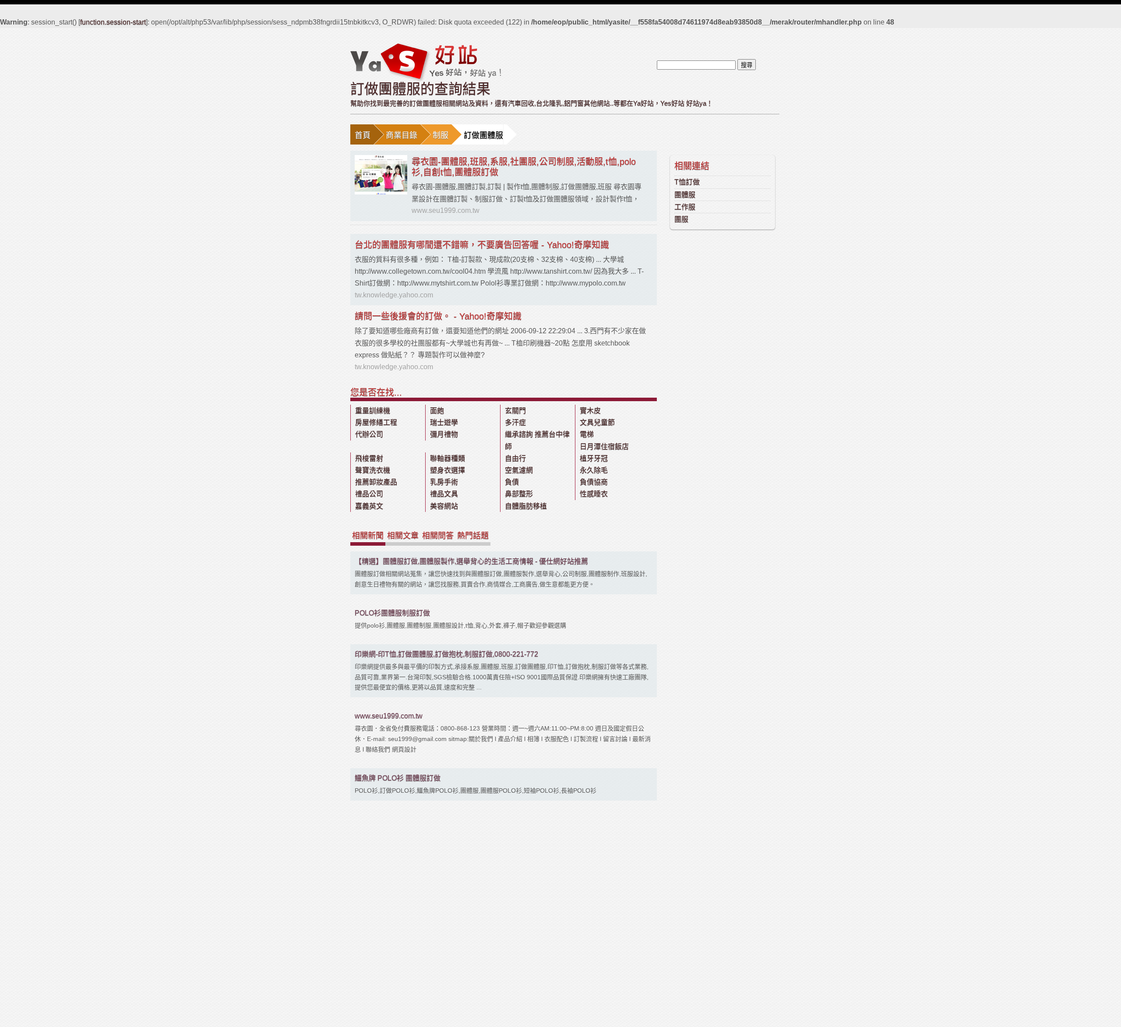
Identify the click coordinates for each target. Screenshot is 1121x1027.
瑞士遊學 (444, 422)
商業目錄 (401, 135)
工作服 (684, 207)
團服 (681, 219)
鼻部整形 (519, 494)
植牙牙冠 (594, 458)
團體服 (684, 194)
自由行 (515, 458)
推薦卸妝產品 (376, 482)
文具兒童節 (597, 422)
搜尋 (746, 65)
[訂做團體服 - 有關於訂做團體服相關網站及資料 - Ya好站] (425, 61)
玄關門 (515, 410)
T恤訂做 (687, 182)
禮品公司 (369, 494)
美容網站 (444, 506)
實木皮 (590, 410)
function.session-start (113, 22)
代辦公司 (369, 434)
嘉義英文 (369, 506)
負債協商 (594, 482)
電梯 (587, 434)
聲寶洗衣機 (372, 470)
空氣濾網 (519, 470)
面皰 (437, 410)
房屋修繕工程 (376, 422)
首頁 (362, 135)
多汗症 (515, 422)
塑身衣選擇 (447, 470)
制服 (440, 135)
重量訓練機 (372, 410)
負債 (512, 482)
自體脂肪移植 (526, 506)
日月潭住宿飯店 (604, 446)
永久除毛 (594, 470)
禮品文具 (444, 494)
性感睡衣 (594, 494)
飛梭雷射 (369, 458)
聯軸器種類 (447, 458)
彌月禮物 (444, 434)
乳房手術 (444, 482)
